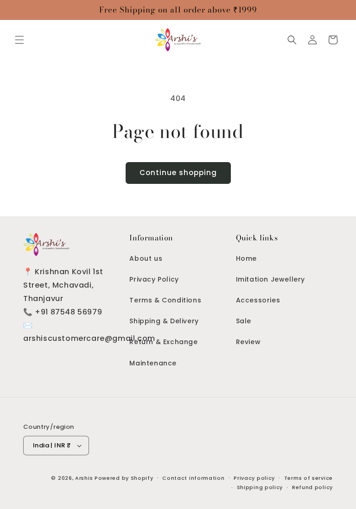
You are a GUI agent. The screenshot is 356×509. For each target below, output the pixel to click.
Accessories (258, 300)
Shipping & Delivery (163, 321)
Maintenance (153, 363)
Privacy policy (254, 478)
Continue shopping (178, 172)
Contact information (193, 478)
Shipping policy (260, 487)
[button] (19, 40)
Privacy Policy (153, 279)
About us (145, 258)
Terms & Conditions (165, 300)
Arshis (85, 478)
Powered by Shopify (124, 478)
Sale (243, 321)
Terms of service (308, 478)
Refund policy (312, 487)
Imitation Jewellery (270, 279)
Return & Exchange (163, 341)
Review (248, 341)
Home (246, 258)
